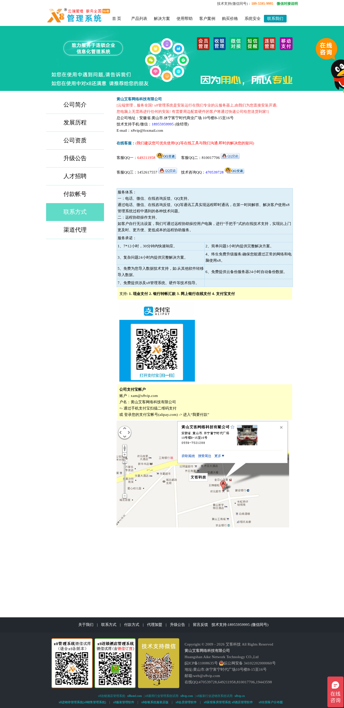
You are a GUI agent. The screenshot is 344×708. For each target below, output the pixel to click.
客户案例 (207, 18)
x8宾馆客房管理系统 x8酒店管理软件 (228, 702)
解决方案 (162, 18)
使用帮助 (185, 18)
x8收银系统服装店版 (154, 702)
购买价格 (230, 18)
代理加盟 (154, 625)
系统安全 (253, 18)
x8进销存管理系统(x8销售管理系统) (82, 702)
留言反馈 (200, 625)
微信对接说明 (287, 4)
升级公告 (177, 625)
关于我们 (85, 625)
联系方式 (108, 625)
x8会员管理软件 (186, 702)
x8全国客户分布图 (271, 702)
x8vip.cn (239, 696)
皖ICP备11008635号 (201, 663)
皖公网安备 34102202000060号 (250, 663)
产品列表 (139, 18)
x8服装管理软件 (123, 702)
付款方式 (131, 625)
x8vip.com (186, 696)
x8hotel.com (134, 696)
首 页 (116, 18)
